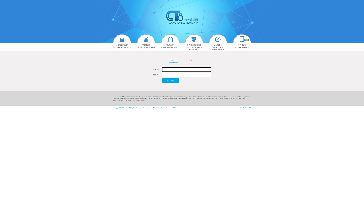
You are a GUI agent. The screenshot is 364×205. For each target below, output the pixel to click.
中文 (190, 60)
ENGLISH (173, 60)
